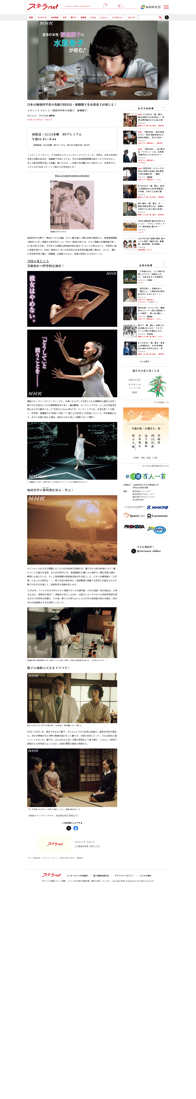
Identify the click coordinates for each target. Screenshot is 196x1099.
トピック (131, 17)
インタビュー (117, 17)
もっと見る (144, 361)
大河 (64, 17)
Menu (166, 5)
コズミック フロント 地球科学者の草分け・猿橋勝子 (62, 858)
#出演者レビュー (153, 302)
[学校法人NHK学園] (157, 508)
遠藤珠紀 (149, 177)
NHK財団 (54, 17)
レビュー (104, 17)
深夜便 (83, 17)
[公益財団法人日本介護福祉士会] (134, 508)
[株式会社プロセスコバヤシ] (134, 531)
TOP (29, 858)
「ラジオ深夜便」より (161, 402)
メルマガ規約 (145, 875)
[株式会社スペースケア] (134, 517)
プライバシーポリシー (124, 875)
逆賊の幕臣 (141, 250)
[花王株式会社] (157, 531)
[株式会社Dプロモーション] (157, 517)
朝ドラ (73, 17)
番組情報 (36, 858)
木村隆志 (149, 280)
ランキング (42, 17)
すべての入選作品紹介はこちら (155, 466)
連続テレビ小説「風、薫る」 (147, 125)
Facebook (75, 827)
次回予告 (161, 125)
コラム (93, 17)
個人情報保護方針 (101, 875)
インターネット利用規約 (77, 875)
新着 (31, 17)
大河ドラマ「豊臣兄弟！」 (147, 143)
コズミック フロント (35, 119)
